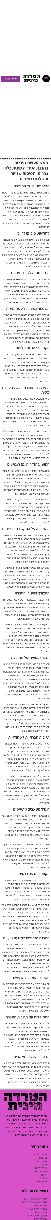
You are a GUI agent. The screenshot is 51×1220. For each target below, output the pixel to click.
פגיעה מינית (41, 1167)
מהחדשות (42, 1181)
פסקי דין (43, 1178)
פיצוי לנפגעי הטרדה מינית (34, 1198)
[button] (46, 78)
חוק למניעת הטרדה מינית (34, 1202)
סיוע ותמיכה (41, 1171)
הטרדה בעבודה (39, 1161)
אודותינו (43, 1157)
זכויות (44, 1174)
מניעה (44, 1164)
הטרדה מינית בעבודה (36, 1208)
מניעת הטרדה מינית (37, 1215)
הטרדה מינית (40, 1154)
